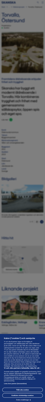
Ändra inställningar (22, 400)
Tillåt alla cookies (22, 390)
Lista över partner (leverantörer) (15, 383)
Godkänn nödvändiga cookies (22, 395)
